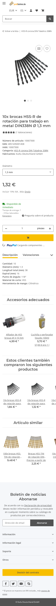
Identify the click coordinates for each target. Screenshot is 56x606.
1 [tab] (25, 101)
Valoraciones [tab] (31, 254)
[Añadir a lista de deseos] (47, 48)
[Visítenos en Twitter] (13, 583)
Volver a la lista (11, 31)
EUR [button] (11, 10)
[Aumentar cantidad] (50, 228)
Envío (27, 191)
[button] (31, 10)
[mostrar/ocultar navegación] (4, 2)
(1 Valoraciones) (24, 132)
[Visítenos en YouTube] (21, 583)
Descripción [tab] (10, 254)
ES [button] (22, 10)
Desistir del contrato (28, 572)
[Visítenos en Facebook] (5, 583)
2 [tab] (28, 101)
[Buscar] (50, 18)
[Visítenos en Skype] (29, 583)
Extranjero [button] (7, 216)
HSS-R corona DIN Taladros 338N (31, 150)
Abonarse (42, 522)
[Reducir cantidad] (6, 228)
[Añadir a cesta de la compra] (4, 41)
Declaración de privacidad (37, 505)
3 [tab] (31, 101)
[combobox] (28, 172)
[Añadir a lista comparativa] (38, 48)
